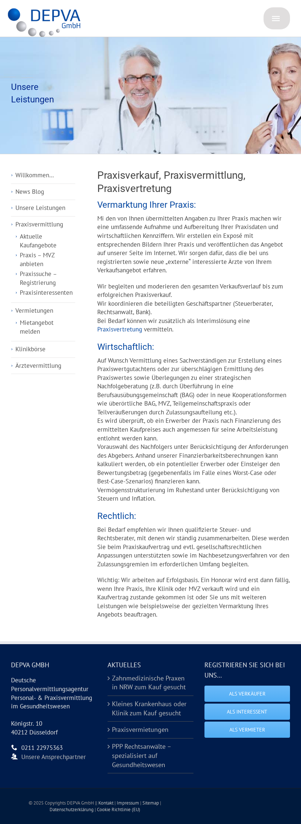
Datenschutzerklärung (72, 809)
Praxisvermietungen (140, 729)
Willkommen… (34, 175)
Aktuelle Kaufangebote (38, 240)
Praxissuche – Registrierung (38, 278)
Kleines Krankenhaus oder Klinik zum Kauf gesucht (149, 708)
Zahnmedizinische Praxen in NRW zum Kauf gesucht (149, 682)
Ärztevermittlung (38, 366)
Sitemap (151, 803)
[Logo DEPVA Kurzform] (45, 10)
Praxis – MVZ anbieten (37, 259)
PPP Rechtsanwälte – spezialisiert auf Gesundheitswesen (141, 755)
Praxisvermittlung (39, 224)
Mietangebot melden (37, 327)
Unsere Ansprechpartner (53, 757)
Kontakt (106, 803)
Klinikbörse (30, 349)
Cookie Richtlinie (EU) (118, 809)
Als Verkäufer (247, 693)
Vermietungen (34, 310)
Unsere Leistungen (40, 208)
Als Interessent (247, 711)
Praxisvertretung (119, 329)
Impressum (128, 803)
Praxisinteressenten (46, 292)
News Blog (29, 192)
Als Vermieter (247, 729)
